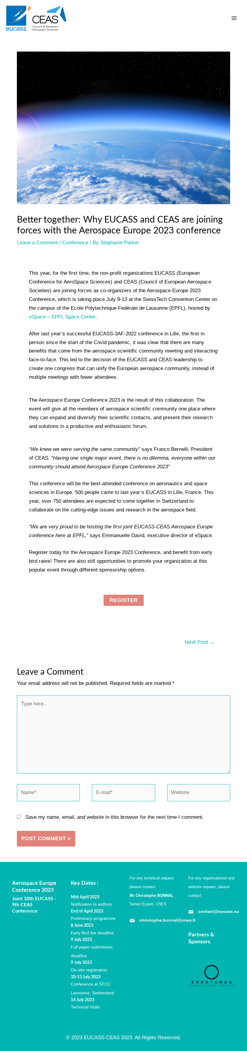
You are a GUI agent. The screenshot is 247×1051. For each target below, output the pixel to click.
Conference (75, 242)
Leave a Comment (37, 242)
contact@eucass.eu (218, 911)
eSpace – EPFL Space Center (62, 317)
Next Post (200, 642)
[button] (124, 600)
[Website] (198, 794)
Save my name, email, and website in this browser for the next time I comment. (114, 817)
